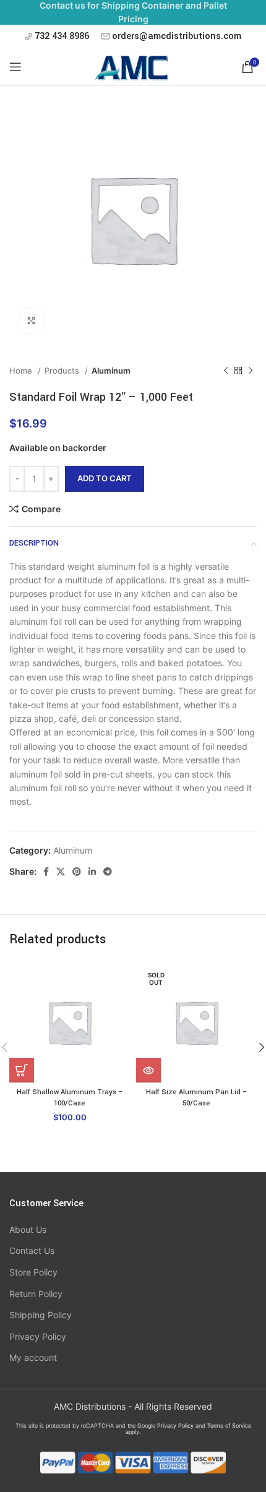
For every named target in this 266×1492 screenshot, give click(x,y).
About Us (27, 1229)
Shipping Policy (40, 1315)
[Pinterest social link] (77, 872)
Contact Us (31, 1250)
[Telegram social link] (108, 872)
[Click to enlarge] (31, 321)
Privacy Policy (37, 1336)
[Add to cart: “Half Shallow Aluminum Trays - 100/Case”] (21, 1070)
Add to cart (104, 478)
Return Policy (35, 1293)
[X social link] (61, 872)
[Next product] (250, 371)
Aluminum (111, 370)
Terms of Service (229, 1425)
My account (33, 1357)
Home (22, 370)
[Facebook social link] (46, 872)
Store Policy (33, 1272)
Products (63, 370)
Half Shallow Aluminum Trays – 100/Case (70, 1097)
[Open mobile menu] (15, 66)
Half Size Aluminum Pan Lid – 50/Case (196, 1097)
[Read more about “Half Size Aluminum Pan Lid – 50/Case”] (148, 1070)
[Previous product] (226, 371)
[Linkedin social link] (92, 872)
